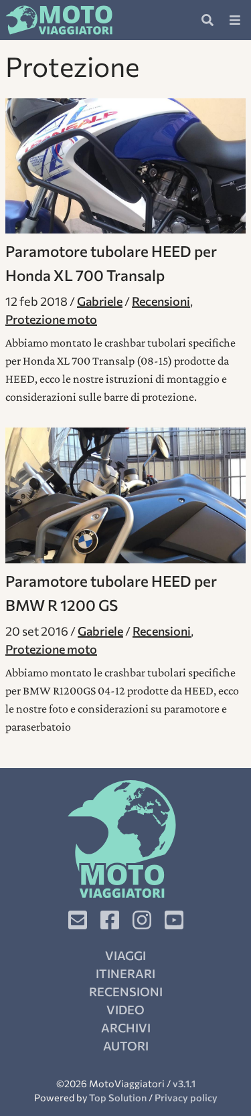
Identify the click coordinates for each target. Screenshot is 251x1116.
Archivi (126, 1027)
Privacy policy (186, 1097)
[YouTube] (174, 920)
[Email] (78, 920)
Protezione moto (51, 319)
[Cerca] (207, 20)
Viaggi (125, 955)
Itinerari (125, 973)
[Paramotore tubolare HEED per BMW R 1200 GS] (125, 495)
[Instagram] (142, 920)
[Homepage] (58, 20)
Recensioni (161, 301)
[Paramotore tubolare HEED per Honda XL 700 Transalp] (125, 166)
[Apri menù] (235, 20)
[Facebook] (110, 920)
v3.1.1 (184, 1083)
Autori (126, 1045)
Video (125, 1009)
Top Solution (118, 1097)
